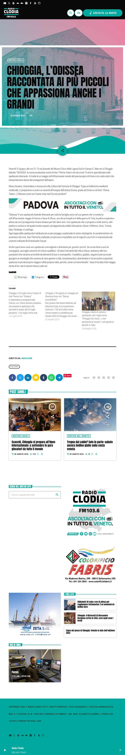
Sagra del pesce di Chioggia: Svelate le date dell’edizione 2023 (90, 632)
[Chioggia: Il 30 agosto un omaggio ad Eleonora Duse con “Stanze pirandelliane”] (63, 306)
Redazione (26, 358)
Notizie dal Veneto (79, 436)
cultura (14, 367)
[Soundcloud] (17, 3)
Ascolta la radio (103, 13)
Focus (15, 672)
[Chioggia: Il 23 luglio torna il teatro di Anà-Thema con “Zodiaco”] (27, 305)
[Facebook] (30, 3)
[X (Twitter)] (9, 3)
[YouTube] (4, 3)
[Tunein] (13, 3)
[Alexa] (39, 3)
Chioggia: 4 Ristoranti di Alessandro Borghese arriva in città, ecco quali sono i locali (95, 618)
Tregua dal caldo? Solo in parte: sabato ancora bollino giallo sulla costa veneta (90, 445)
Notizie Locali (16, 60)
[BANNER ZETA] (35, 635)
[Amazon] (35, 3)
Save (69, 375)
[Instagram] (26, 3)
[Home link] (11, 13)
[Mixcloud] (22, 3)
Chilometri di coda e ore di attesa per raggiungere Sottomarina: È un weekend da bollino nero (95, 604)
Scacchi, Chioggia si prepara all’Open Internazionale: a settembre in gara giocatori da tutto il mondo (33, 445)
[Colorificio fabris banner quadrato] (90, 585)
